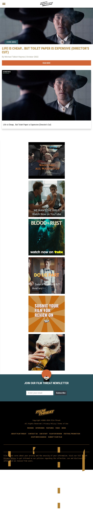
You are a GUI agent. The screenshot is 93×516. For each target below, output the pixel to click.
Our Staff (43, 434)
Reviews (6, 73)
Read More (46, 63)
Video (57, 428)
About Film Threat (18, 434)
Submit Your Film (55, 437)
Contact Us (33, 434)
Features (50, 428)
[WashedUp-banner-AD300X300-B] (46, 143)
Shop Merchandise (38, 437)
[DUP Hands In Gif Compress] (46, 258)
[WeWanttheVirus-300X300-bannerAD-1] (46, 181)
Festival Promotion (72, 434)
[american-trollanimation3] (46, 335)
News (64, 428)
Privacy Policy (50, 424)
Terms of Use (63, 424)
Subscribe (61, 393)
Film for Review (55, 434)
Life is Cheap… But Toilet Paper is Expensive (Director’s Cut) (27, 124)
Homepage (7, 71)
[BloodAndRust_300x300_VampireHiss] (46, 219)
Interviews (39, 428)
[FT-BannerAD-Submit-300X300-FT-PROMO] (46, 296)
